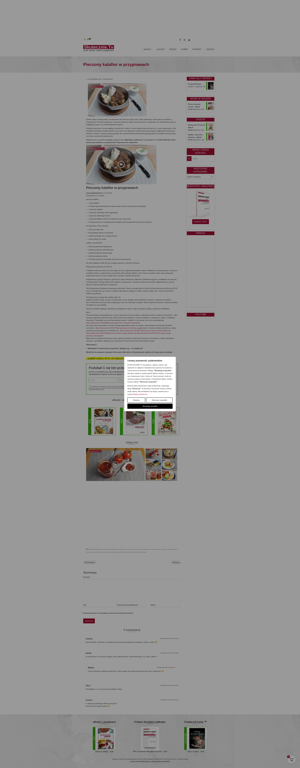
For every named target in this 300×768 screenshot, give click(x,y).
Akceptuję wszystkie (150, 406)
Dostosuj (136, 400)
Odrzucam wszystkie (159, 400)
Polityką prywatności (139, 394)
